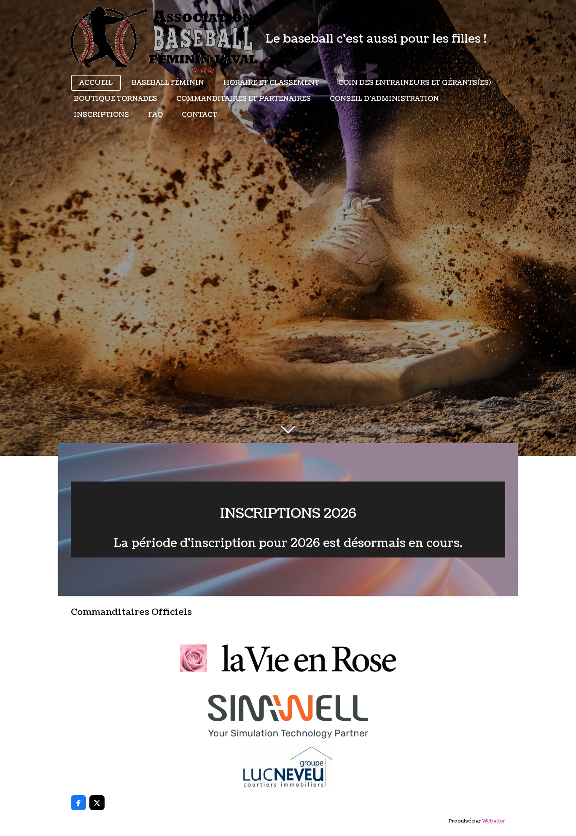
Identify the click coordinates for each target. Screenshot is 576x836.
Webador (493, 820)
